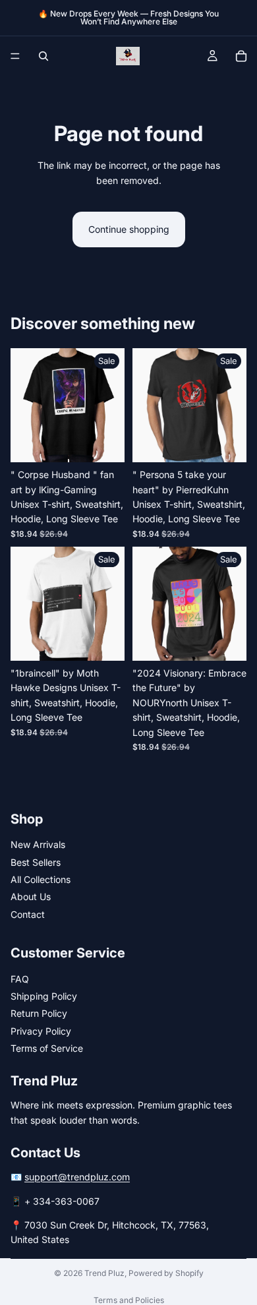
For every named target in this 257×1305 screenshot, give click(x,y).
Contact (28, 914)
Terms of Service (47, 1048)
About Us (31, 896)
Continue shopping (128, 229)
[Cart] (241, 56)
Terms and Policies (129, 1300)
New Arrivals (38, 844)
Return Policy (39, 1013)
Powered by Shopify (166, 1273)
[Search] (43, 56)
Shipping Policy (44, 996)
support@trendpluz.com (77, 1176)
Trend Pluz (104, 1273)
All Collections (41, 879)
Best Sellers (36, 862)
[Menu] (15, 56)
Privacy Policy (41, 1031)
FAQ (20, 979)
